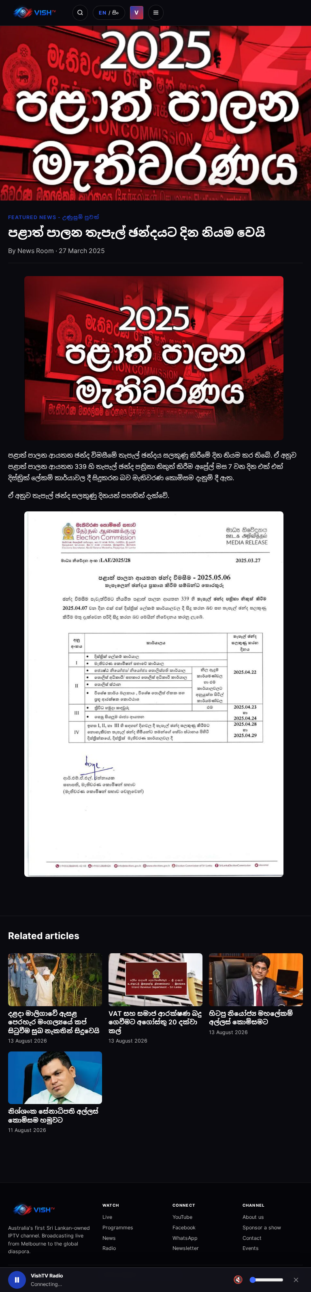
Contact (252, 1238)
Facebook (184, 1227)
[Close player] (296, 1280)
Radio (109, 1248)
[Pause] (17, 1280)
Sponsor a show (262, 1227)
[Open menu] (156, 12)
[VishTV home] (35, 12)
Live (107, 1217)
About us (253, 1217)
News (109, 1238)
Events (251, 1248)
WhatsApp (185, 1238)
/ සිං (109, 13)
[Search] (80, 12)
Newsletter (186, 1248)
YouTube (182, 1217)
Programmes (117, 1227)
